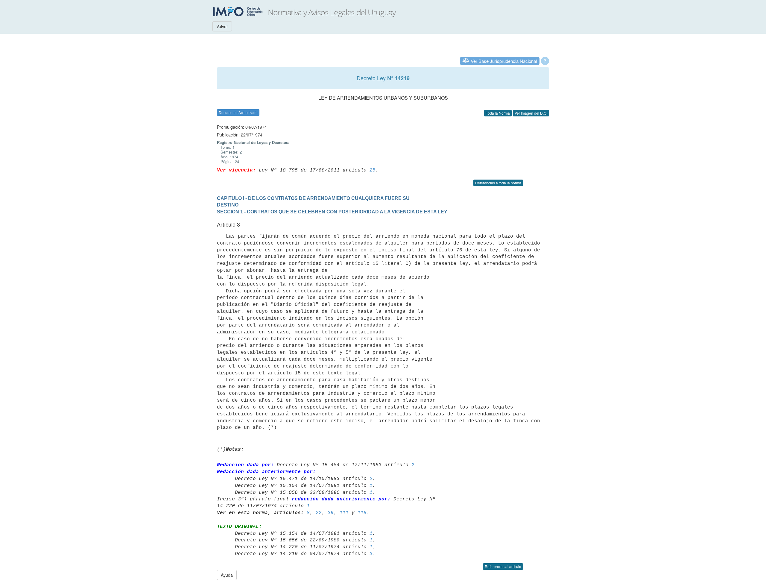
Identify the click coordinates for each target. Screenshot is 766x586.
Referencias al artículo (503, 566)
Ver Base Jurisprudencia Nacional (504, 61)
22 (319, 513)
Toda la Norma (498, 113)
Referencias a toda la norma (498, 182)
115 (362, 513)
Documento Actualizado (238, 112)
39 (331, 513)
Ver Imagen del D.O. (531, 113)
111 (344, 513)
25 (373, 170)
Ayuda (227, 575)
